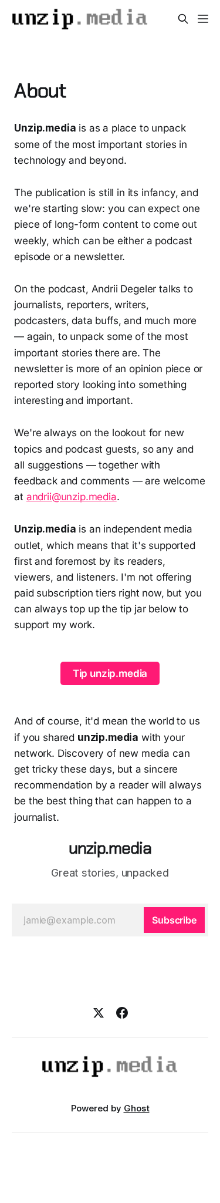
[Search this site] (183, 18)
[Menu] (203, 18)
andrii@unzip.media (71, 497)
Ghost (137, 1108)
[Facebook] (122, 1013)
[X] (98, 1013)
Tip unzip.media (110, 673)
